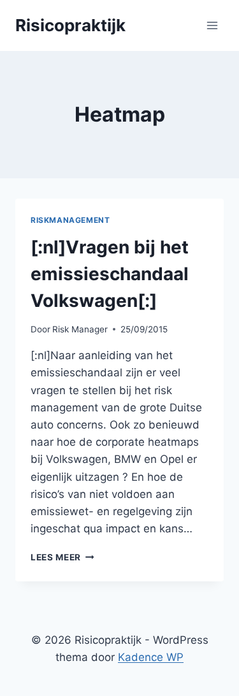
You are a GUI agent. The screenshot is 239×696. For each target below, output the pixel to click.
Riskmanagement (70, 220)
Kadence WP (151, 657)
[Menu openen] (212, 25)
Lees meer (62, 557)
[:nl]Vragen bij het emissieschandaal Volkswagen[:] (110, 273)
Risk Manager (80, 329)
